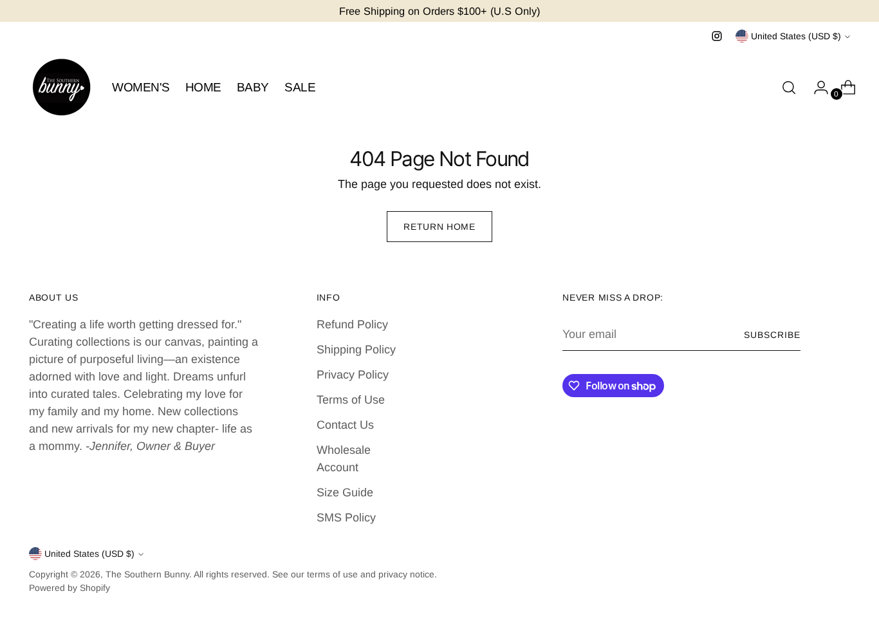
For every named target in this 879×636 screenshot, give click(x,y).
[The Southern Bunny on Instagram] (717, 36)
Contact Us (345, 424)
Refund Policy (352, 324)
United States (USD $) (796, 36)
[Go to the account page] (816, 87)
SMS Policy (346, 517)
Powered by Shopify (69, 588)
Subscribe (772, 335)
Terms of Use (351, 399)
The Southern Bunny (147, 574)
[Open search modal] (789, 87)
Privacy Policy (353, 374)
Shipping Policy (356, 349)
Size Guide (345, 492)
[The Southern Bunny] (61, 87)
